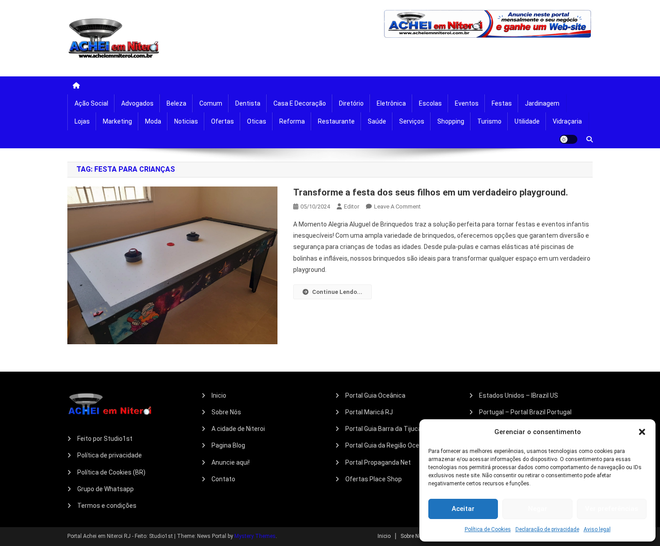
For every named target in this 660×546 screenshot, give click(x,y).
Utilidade (527, 121)
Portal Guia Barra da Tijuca (383, 428)
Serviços (411, 121)
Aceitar (463, 509)
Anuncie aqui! (230, 462)
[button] (642, 431)
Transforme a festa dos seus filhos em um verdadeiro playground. (430, 192)
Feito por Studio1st (104, 438)
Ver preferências (611, 509)
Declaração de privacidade (547, 529)
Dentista (247, 103)
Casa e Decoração (299, 103)
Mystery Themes (255, 536)
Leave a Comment (397, 206)
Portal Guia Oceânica (375, 395)
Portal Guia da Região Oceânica (390, 445)
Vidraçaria (567, 121)
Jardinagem (542, 103)
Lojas (82, 121)
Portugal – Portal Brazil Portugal (525, 412)
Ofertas (222, 121)
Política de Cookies (488, 529)
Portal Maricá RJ (369, 412)
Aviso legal (597, 529)
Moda (153, 121)
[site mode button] (568, 139)
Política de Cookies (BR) (111, 472)
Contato (223, 479)
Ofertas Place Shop (373, 479)
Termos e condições (106, 505)
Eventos (467, 103)
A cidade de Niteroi (238, 428)
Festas (502, 103)
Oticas (256, 121)
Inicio (218, 395)
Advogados (137, 103)
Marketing (117, 121)
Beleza (176, 103)
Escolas (430, 103)
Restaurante (336, 121)
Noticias (186, 121)
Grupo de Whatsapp (105, 489)
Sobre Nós (226, 412)
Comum (210, 103)
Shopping (450, 121)
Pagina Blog (228, 445)
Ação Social (91, 103)
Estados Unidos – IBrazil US (518, 395)
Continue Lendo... (337, 292)
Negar (537, 509)
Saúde (377, 121)
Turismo (489, 121)
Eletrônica (391, 103)
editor (351, 206)
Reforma (292, 121)
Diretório (351, 103)
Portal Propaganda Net (378, 462)
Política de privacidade (109, 455)
